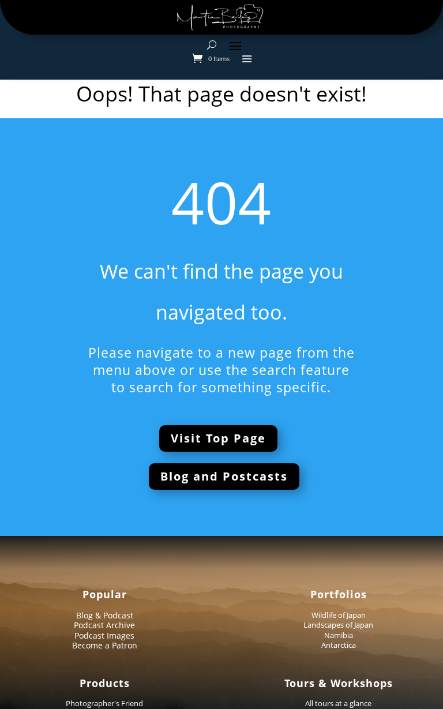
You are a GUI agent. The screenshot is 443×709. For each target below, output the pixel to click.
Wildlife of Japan (338, 615)
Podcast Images (104, 635)
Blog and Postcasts (224, 476)
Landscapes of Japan (338, 625)
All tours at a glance (338, 703)
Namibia (338, 635)
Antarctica (338, 645)
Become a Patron (104, 645)
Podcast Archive (104, 625)
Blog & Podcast (104, 615)
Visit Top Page (218, 438)
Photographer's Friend (104, 703)
